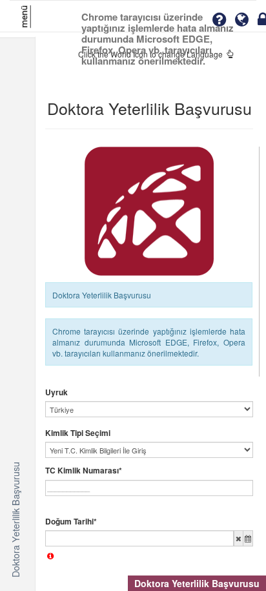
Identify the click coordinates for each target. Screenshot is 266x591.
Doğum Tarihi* (71, 521)
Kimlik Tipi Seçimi (77, 433)
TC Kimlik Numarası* (83, 470)
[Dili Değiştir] (241, 19)
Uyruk (56, 392)
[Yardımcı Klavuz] (218, 19)
